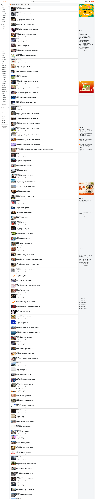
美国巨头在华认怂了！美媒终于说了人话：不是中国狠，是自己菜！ (28, 113)
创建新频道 (4, 104)
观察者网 (17, 179)
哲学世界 (4, 51)
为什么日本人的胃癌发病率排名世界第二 (23, 66)
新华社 (17, 362)
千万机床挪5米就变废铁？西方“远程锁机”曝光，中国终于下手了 (27, 118)
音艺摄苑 (4, 49)
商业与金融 (5, 91)
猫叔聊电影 (17, 28)
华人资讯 (17, 425)
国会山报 (17, 404)
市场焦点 (17, 336)
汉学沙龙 (4, 73)
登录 (89, 1)
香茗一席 (4, 77)
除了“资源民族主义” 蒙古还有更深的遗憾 (23, 160)
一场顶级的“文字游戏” (20, 416)
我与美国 (4, 81)
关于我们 (4, 114)
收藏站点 (4, 122)
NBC (17, 420)
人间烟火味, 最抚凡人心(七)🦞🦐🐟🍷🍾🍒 (85, 33)
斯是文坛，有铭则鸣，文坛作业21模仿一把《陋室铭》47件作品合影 (86, 45)
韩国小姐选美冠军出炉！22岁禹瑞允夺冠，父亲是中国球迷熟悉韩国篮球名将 (29, 259)
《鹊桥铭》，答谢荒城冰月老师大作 (84, 36)
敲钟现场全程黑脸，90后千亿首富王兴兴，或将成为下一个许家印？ (28, 306)
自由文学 (4, 61)
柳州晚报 (17, 17)
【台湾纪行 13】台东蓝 (83, 34)
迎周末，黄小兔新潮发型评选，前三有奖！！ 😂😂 (85, 38)
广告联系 (4, 112)
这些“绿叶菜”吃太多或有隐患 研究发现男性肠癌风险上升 (26, 463)
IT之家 (17, 247)
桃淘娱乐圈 (17, 80)
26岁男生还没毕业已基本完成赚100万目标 (23, 374)
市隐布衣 (17, 211)
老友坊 (4, 79)
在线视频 (4, 101)
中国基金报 (17, 164)
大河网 (17, 373)
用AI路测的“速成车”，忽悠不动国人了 (23, 322)
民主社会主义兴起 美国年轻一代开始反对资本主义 (25, 405)
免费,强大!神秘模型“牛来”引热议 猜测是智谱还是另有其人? (26, 102)
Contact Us (5, 110)
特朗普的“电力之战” (19, 484)
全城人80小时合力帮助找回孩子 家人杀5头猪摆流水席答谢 (26, 458)
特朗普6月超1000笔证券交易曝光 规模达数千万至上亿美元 (26, 155)
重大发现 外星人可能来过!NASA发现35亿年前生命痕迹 (26, 97)
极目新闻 (17, 33)
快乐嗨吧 (4, 28)
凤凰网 (17, 12)
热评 (4, 11)
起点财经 (17, 341)
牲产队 (17, 75)
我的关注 (4, 17)
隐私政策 (4, 116)
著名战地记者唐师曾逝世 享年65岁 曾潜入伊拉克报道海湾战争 (27, 92)
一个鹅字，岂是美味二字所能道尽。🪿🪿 (85, 43)
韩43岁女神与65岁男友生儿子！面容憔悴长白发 (24, 296)
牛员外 (17, 106)
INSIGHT (17, 451)
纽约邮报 (17, 49)
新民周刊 (17, 482)
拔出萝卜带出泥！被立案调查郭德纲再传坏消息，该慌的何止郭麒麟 (28, 144)
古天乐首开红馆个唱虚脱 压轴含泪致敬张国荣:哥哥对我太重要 (27, 81)
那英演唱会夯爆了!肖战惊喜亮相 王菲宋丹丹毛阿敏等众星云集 (27, 29)
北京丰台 (17, 232)
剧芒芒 (17, 195)
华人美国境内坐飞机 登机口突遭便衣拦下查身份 (24, 384)
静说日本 (17, 64)
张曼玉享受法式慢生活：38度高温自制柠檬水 (24, 468)
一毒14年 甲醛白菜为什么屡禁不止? (22, 76)
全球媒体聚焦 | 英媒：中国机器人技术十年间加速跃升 (25, 269)
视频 (4, 19)
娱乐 (4, 93)
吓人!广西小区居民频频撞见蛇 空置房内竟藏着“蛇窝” (25, 19)
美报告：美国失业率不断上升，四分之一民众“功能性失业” (26, 301)
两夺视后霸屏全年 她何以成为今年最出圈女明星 (24, 478)
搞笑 (4, 34)
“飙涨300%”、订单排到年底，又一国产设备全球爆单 (25, 108)
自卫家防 (4, 65)
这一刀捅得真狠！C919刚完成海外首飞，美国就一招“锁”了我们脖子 (28, 134)
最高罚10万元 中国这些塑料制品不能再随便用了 (24, 395)
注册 (92, 1)
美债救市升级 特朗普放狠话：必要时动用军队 (24, 165)
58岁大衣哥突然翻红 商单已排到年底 (22, 431)
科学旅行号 (17, 96)
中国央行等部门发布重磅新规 (21, 369)
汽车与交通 (5, 95)
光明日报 (17, 352)
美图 (4, 21)
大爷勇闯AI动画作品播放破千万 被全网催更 (24, 410)
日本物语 (17, 221)
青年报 (17, 216)
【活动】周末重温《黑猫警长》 (84, 40)
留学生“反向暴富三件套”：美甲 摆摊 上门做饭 (24, 452)
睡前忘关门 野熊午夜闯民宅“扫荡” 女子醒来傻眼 (24, 473)
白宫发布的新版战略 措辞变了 (21, 170)
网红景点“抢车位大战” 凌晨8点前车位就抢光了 (24, 494)
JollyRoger (17, 310)
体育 (4, 30)
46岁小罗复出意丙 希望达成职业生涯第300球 (24, 437)
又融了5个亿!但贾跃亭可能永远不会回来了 (23, 8)
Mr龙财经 (17, 7)
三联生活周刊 (18, 477)
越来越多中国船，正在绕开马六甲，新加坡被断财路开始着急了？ (27, 327)
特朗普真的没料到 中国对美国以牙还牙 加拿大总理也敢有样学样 (27, 87)
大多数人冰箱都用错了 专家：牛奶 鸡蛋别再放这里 (25, 489)
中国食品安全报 (18, 388)
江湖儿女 (4, 85)
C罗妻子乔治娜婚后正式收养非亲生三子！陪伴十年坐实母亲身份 (27, 264)
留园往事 (4, 89)
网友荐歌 (4, 75)
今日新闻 (22, 4)
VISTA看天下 (18, 23)
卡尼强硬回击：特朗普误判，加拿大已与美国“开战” (25, 254)
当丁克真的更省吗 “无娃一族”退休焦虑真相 (23, 426)
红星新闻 (17, 38)
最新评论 (4, 15)
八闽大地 (4, 63)
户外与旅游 (5, 32)
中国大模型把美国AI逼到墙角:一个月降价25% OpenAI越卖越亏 (27, 60)
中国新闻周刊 (18, 200)
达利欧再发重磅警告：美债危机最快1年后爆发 (24, 337)
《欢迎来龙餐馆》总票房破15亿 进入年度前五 (24, 249)
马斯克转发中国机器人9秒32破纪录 (22, 207)
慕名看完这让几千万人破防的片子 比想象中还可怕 (25, 24)
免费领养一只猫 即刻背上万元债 (22, 217)
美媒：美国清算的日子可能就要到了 (22, 228)
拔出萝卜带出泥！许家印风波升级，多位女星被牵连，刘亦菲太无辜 (28, 123)
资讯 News (5, 7)
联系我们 (4, 108)
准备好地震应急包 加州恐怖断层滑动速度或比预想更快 (25, 379)
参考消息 (17, 169)
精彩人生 (4, 45)
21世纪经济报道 (18, 367)
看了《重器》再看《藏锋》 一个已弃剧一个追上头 (25, 196)
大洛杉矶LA (17, 378)
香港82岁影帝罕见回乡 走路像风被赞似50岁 (24, 243)
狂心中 (17, 258)
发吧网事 (4, 43)
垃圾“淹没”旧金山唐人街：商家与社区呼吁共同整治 (25, 421)
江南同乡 (4, 55)
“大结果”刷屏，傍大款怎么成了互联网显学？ (24, 316)
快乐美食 (4, 41)
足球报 (17, 435)
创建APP (4, 120)
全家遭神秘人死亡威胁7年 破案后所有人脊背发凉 (24, 447)
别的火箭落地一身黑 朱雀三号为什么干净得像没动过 (25, 186)
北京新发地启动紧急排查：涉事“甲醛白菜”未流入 (25, 233)
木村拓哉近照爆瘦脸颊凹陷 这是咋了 (22, 222)
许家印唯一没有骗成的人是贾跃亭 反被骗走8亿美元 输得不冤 (27, 71)
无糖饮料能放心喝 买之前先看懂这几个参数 (23, 390)
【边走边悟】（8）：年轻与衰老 (84, 48)
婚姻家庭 (4, 67)
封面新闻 (17, 409)
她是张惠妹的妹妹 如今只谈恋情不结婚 (23, 191)
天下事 (17, 226)
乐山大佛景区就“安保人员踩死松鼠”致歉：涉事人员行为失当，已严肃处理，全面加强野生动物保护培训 (34, 149)
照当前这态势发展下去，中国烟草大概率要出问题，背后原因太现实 (28, 139)
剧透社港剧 (17, 242)
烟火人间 (4, 97)
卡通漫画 (4, 59)
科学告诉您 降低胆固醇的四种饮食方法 (23, 238)
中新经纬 (17, 153)
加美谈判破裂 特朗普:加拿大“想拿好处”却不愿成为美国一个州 (27, 34)
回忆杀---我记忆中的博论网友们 (84, 47)
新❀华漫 (4, 69)
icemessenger (18, 148)
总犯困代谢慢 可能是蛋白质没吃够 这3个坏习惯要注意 (25, 353)
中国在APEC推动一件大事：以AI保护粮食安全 (24, 280)
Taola (17, 446)
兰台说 (17, 59)
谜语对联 (4, 99)
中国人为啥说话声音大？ (83, 41)
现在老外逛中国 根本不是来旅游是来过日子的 (24, 212)
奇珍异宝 (4, 26)
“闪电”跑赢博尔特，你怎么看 (21, 275)
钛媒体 (17, 70)
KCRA (17, 472)
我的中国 (4, 87)
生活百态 (4, 57)
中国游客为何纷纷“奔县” (20, 363)
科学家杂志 (17, 237)
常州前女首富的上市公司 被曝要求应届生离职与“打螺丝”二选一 (27, 202)
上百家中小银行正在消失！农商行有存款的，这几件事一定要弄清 (27, 128)
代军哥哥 (17, 174)
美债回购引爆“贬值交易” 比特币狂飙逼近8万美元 (24, 348)
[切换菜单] (9, 6)
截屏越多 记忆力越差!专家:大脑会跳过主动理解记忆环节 (26, 55)
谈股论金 (4, 83)
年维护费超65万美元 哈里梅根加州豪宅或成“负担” (25, 400)
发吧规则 (4, 118)
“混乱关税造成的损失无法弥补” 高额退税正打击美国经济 (26, 181)
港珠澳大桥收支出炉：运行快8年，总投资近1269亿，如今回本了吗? (28, 332)
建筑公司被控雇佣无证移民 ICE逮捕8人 (23, 442)
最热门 (4, 9)
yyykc (17, 117)
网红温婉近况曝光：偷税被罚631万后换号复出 (24, 175)
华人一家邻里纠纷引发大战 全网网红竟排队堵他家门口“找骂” (27, 358)
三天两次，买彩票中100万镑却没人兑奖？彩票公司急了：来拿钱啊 (28, 285)
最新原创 (4, 13)
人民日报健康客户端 (19, 54)
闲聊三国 (4, 53)
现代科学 (4, 71)
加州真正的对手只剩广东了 (21, 343)
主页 (4, 5)
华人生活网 (17, 357)
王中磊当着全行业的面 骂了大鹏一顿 (22, 45)
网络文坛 (4, 47)
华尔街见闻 (17, 101)
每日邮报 (17, 399)
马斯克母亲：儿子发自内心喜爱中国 (22, 290)
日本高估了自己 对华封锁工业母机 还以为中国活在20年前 (26, 13)
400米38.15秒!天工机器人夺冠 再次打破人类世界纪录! (25, 40)
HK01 (17, 467)
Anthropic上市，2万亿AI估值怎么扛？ (23, 311)
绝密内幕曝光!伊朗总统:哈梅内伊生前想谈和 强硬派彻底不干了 (27, 50)
